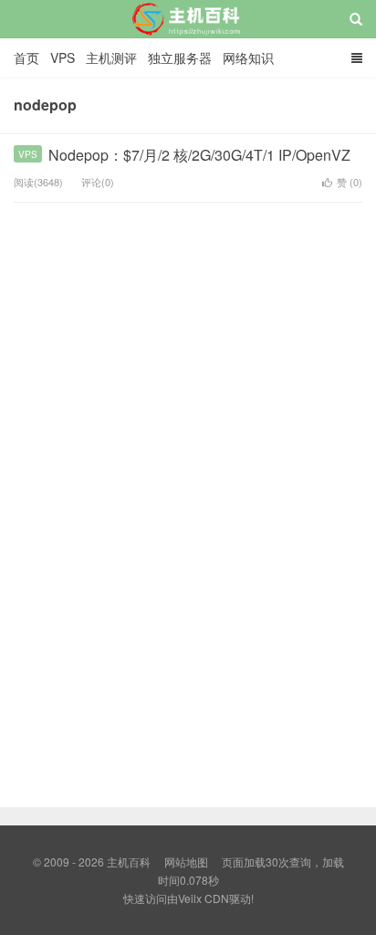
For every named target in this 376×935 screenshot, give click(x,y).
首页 (26, 57)
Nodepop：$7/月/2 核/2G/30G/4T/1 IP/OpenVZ (199, 154)
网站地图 (186, 861)
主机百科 (188, 35)
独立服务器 (180, 57)
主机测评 (111, 57)
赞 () (349, 181)
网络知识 (248, 57)
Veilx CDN (203, 898)
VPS (62, 57)
